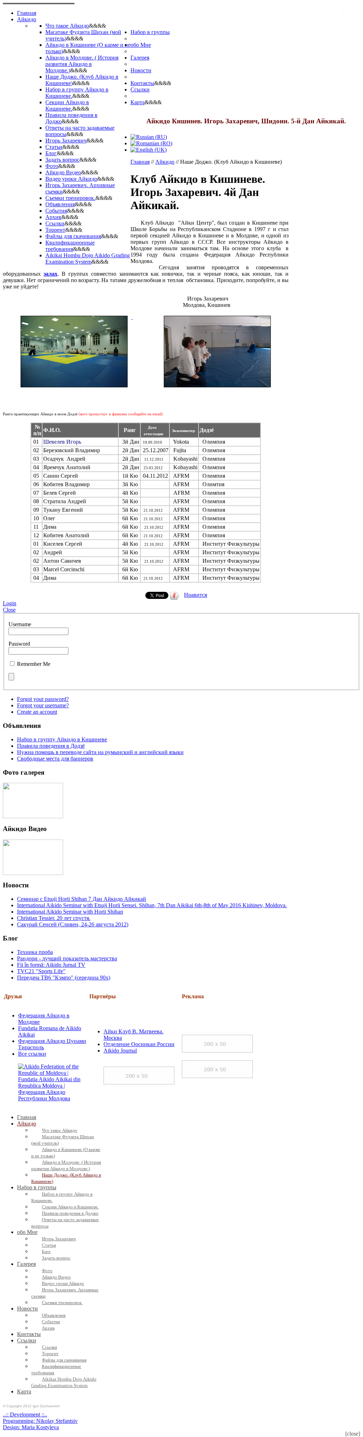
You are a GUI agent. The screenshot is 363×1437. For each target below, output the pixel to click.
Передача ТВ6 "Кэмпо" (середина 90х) (63, 978)
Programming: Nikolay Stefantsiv (40, 1421)
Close (9, 610)
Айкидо (164, 162)
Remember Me (33, 664)
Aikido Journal (120, 1051)
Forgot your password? (43, 699)
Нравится (195, 595)
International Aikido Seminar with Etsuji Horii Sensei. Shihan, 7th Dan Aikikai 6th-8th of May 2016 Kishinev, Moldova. (152, 905)
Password (19, 644)
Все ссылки (32, 1054)
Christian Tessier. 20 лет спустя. (53, 918)
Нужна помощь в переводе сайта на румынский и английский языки (100, 752)
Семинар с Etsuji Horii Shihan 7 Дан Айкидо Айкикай (81, 899)
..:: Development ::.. (25, 1414)
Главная (140, 162)
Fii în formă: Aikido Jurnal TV (51, 965)
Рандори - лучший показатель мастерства (67, 958)
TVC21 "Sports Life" (41, 971)
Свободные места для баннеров (55, 759)
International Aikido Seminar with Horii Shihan (70, 912)
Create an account (37, 712)
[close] (352, 1434)
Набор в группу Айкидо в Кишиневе (62, 739)
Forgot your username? (43, 705)
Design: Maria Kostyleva (31, 1427)
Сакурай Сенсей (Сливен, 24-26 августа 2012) (72, 924)
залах (50, 274)
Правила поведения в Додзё (51, 746)
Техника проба (35, 952)
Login (9, 603)
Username (20, 624)
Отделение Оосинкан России (139, 1044)
